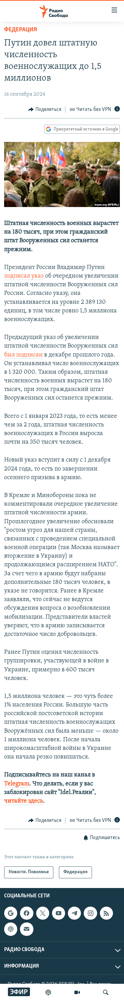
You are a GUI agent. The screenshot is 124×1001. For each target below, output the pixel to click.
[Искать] (105, 992)
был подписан (23, 355)
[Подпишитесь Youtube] (58, 913)
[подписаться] (26, 929)
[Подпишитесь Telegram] (74, 913)
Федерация (20, 30)
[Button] (44, 109)
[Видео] (77, 992)
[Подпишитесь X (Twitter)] (42, 913)
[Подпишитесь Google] (10, 913)
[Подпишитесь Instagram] (90, 913)
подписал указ (24, 276)
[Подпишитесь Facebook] (26, 913)
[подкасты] (48, 992)
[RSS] (106, 913)
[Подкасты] (10, 929)
